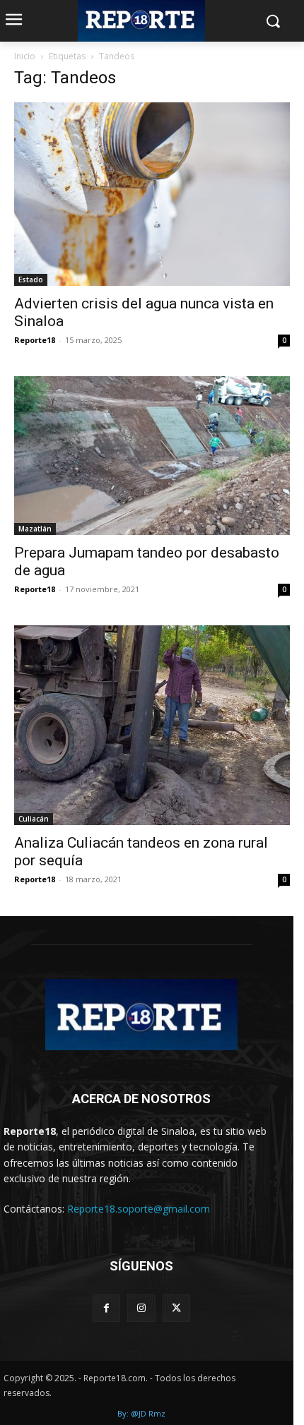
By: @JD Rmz (141, 1413)
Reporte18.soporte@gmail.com (138, 1208)
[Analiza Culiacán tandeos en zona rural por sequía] (152, 725)
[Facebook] (106, 1308)
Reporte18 (34, 340)
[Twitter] (176, 1308)
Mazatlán (35, 529)
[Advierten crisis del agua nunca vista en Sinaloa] (152, 194)
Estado (30, 279)
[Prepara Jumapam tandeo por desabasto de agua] (152, 455)
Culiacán (33, 819)
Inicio (24, 56)
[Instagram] (141, 1308)
